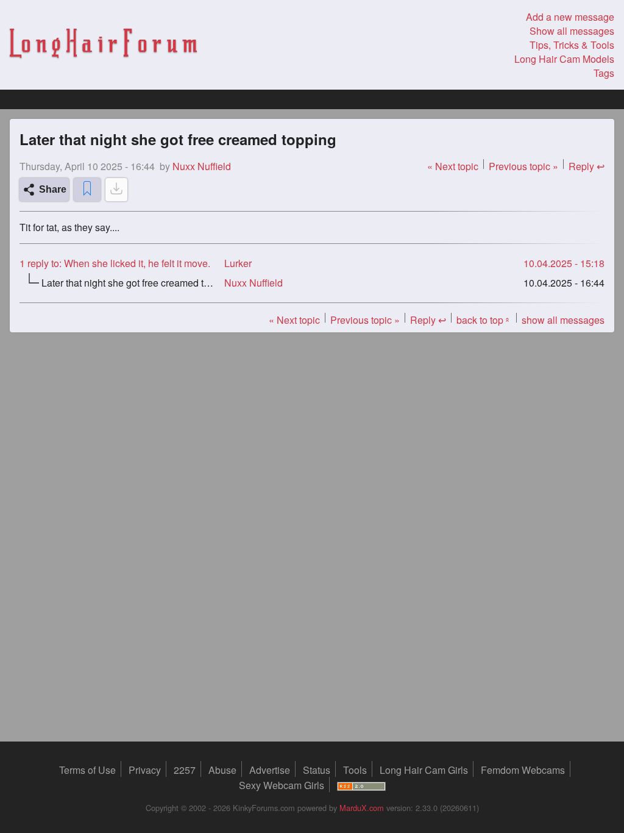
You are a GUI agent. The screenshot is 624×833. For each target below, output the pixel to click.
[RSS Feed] (361, 785)
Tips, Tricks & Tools (572, 45)
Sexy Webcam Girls (281, 785)
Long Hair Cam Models (564, 59)
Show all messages (572, 31)
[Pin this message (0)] (87, 189)
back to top (483, 320)
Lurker (238, 263)
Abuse (222, 770)
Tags (604, 73)
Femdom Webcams (523, 770)
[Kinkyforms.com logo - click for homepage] (103, 45)
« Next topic (452, 166)
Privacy (145, 770)
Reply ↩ (586, 166)
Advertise (269, 770)
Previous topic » (523, 166)
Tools (355, 770)
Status (316, 770)
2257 (185, 770)
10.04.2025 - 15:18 (563, 263)
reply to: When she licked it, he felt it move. (115, 263)
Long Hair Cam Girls (424, 770)
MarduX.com (361, 807)
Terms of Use (87, 770)
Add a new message (570, 17)
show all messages (563, 320)
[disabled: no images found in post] (116, 189)
